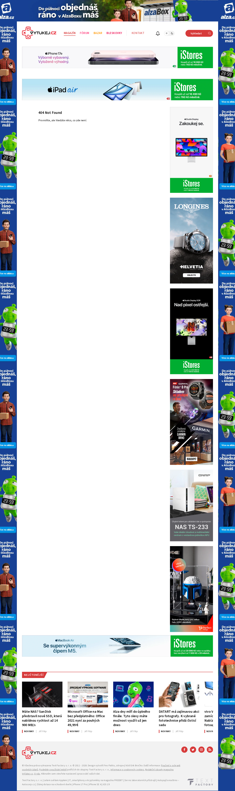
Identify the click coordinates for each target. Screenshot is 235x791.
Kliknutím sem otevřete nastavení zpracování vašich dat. (70, 774)
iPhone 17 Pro (80, 784)
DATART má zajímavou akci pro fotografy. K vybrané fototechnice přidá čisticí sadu (179, 718)
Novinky (29, 731)
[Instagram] (201, 750)
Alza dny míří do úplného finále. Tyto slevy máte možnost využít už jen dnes (131, 718)
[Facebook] (184, 750)
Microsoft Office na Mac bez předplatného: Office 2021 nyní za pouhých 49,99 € (86, 718)
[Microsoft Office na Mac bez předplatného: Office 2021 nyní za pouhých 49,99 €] (88, 694)
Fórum (84, 33)
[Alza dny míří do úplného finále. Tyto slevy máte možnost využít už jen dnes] (133, 694)
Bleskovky (114, 33)
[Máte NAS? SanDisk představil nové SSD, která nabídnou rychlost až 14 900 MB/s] (42, 694)
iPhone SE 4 (95, 784)
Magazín (70, 33)
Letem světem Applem (55, 780)
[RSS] (210, 750)
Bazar (98, 33)
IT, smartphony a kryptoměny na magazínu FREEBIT (96, 780)
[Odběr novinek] (158, 34)
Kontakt (138, 33)
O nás (37, 774)
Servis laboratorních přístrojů (140, 780)
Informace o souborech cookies (127, 769)
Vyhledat (196, 33)
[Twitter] (193, 750)
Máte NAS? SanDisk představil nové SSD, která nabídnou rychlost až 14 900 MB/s (42, 718)
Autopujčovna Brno (167, 780)
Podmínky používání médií (53, 769)
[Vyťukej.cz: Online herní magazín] (39, 33)
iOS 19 (106, 784)
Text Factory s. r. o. (62, 765)
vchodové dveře (62, 784)
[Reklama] (117, 10)
